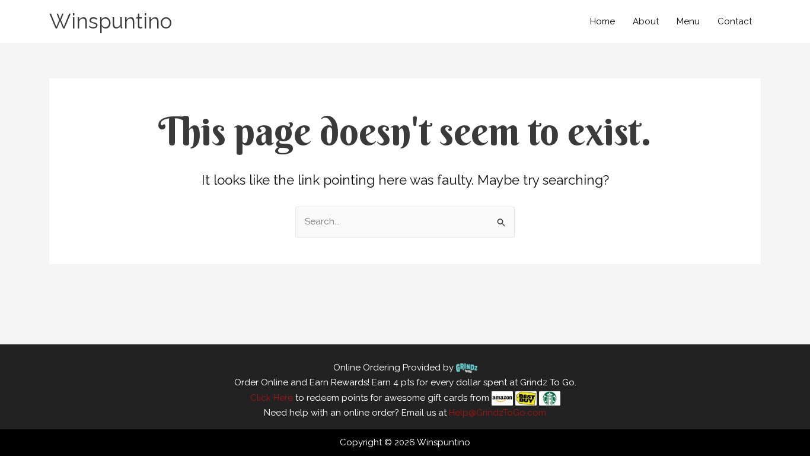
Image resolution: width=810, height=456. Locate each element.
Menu (688, 21)
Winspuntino (110, 21)
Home (602, 21)
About (646, 21)
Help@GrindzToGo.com (497, 412)
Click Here (271, 397)
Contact (734, 21)
